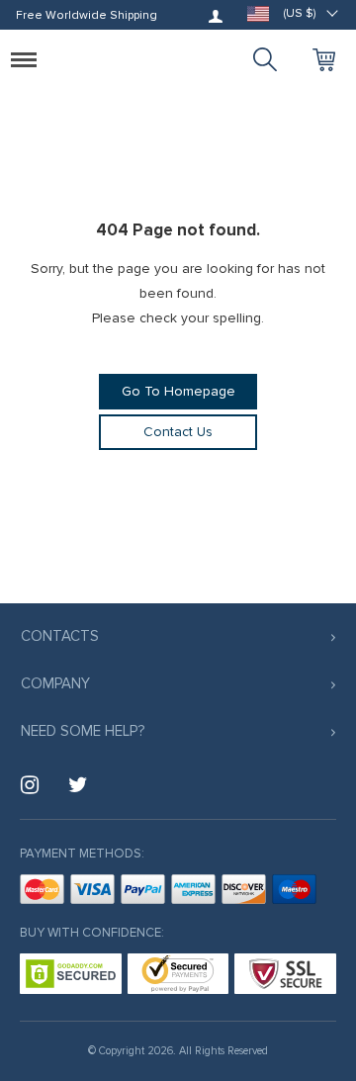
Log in (215, 16)
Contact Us (178, 431)
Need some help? (82, 731)
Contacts (60, 636)
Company (55, 683)
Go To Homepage (178, 391)
